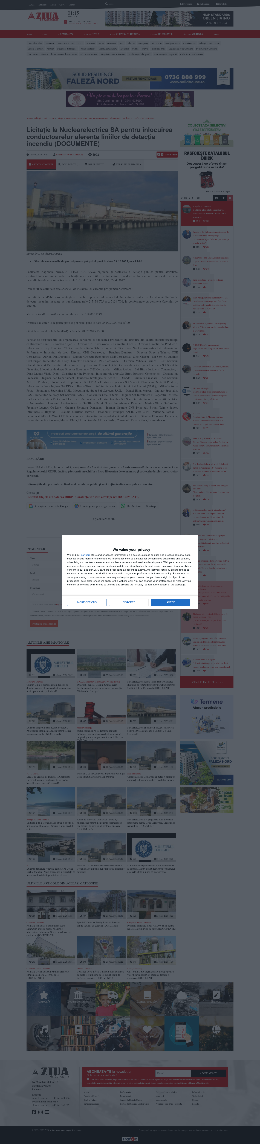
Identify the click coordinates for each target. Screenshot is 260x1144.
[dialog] (130, 572)
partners (85, 555)
